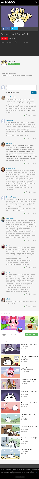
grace (8, 245)
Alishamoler (10, 218)
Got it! (20, 477)
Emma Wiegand (11, 197)
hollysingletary (11, 168)
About (3, 42)
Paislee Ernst (10, 143)
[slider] (17, 25)
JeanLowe (9, 120)
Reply (34, 115)
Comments (10, 42)
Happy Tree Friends (8, 335)
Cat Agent (11, 61)
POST (33, 93)
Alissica (8, 299)
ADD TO (4, 38)
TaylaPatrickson (11, 97)
